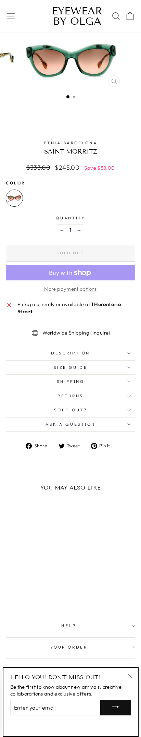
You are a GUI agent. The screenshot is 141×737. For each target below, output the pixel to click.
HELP (68, 625)
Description (70, 352)
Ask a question (70, 424)
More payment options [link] (70, 289)
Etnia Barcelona (71, 142)
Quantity (70, 217)
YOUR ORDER (68, 647)
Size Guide (70, 367)
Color (16, 182)
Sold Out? (70, 409)
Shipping (70, 381)
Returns (70, 395)
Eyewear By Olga (70, 16)
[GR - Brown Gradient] (14, 198)
